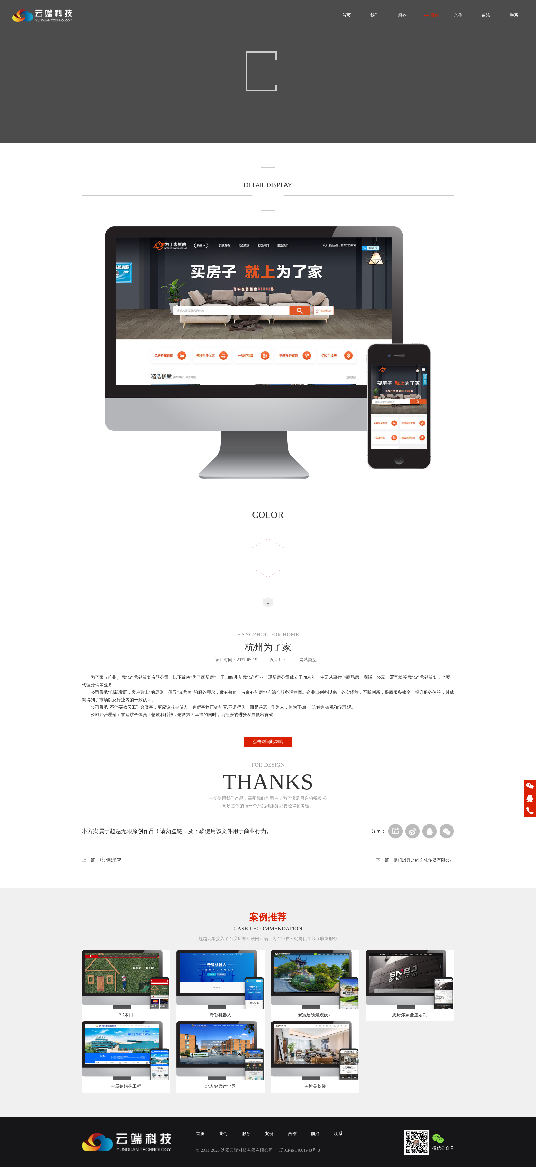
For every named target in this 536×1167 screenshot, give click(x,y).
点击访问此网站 (268, 741)
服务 (246, 1133)
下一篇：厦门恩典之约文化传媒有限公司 (415, 860)
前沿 (315, 1133)
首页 (200, 1133)
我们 (223, 1133)
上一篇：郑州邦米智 (101, 860)
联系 (338, 1133)
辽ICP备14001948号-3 (299, 1150)
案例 (269, 1133)
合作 (292, 1133)
